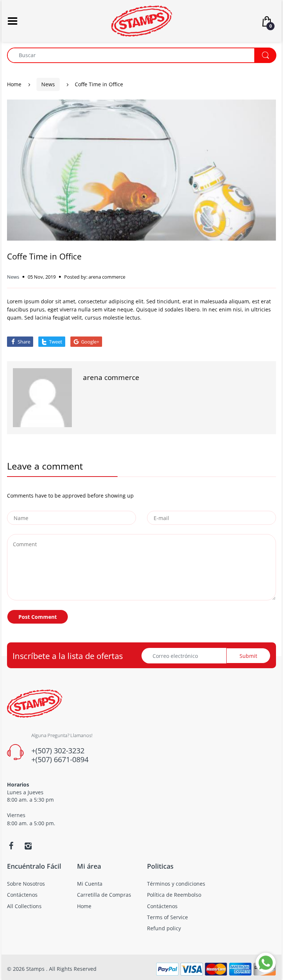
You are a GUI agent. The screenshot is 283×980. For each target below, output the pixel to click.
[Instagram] (28, 846)
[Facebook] (11, 846)
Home (14, 84)
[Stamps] (141, 20)
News (48, 84)
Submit (248, 655)
